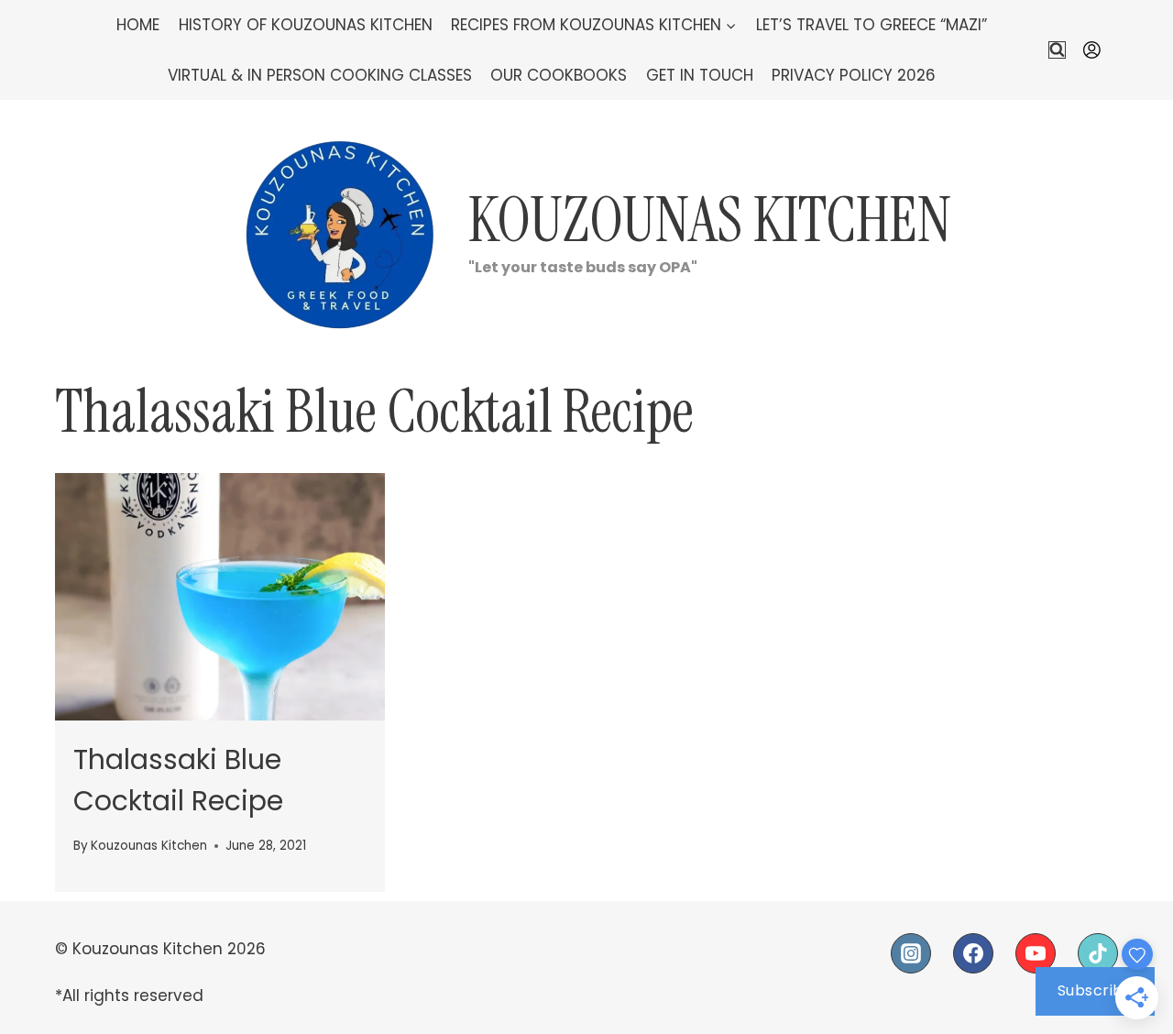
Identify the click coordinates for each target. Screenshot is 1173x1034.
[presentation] (220, 596)
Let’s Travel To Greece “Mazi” (871, 25)
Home (137, 25)
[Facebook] (973, 953)
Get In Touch (699, 75)
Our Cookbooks (558, 75)
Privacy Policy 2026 (854, 75)
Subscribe (1096, 990)
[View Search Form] (1057, 50)
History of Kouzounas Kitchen (306, 25)
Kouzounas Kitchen (149, 845)
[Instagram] (911, 953)
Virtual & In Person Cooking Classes (320, 75)
